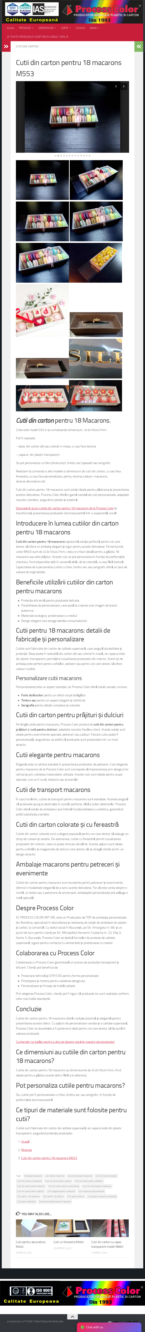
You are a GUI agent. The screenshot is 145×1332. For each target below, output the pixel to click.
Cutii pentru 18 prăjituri (53, 1196)
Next (123, 86)
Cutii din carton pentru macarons (97, 1186)
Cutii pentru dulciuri (75, 1196)
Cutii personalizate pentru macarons (55, 1201)
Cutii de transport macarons (80, 1176)
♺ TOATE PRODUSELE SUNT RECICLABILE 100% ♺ (37, 36)
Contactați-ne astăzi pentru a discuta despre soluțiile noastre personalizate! (65, 1042)
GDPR (64, 28)
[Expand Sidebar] (6, 46)
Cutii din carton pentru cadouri (58, 1181)
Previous (116, 86)
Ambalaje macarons (33, 1176)
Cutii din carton (27, 46)
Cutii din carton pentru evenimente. (63, 1186)
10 (81, 156)
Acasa (10, 28)
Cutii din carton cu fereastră (29, 1181)
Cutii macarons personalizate (91, 1191)
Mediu (93, 28)
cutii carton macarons (54, 1176)
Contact (80, 28)
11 (84, 156)
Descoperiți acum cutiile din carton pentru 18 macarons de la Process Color (65, 508)
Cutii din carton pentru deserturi (31, 1186)
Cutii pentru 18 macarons (28, 1196)
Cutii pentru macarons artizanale (102, 1196)
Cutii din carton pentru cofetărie (89, 1181)
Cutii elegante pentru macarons (61, 1191)
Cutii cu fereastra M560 (69, 1242)
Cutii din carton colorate (106, 1176)
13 (89, 156)
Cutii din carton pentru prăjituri (30, 1191)
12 (87, 156)
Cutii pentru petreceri (26, 1201)
